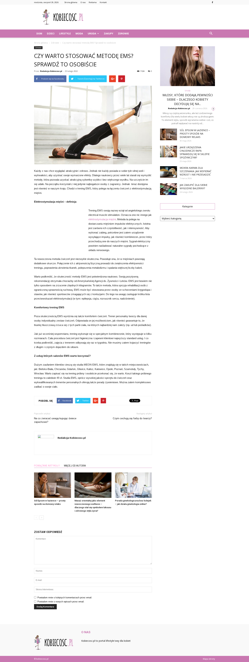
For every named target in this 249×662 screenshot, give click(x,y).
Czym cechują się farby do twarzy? (132, 418)
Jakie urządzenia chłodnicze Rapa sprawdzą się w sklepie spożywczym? (195, 152)
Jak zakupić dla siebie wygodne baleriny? (193, 186)
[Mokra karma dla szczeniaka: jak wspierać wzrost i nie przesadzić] (168, 172)
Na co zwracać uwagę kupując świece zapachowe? (55, 420)
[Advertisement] (153, 17)
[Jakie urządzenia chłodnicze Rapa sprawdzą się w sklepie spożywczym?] (168, 151)
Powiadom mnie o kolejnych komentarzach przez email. (64, 597)
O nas (83, 2)
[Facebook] (212, 2)
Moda (79, 33)
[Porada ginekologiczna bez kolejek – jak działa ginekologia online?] (133, 485)
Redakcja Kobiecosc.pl (51, 71)
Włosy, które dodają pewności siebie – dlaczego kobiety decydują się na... (187, 99)
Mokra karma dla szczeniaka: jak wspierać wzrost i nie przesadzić (195, 171)
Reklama (93, 2)
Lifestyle (65, 33)
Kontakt (103, 2)
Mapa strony (209, 658)
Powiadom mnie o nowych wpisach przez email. (60, 601)
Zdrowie (123, 33)
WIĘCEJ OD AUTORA (75, 465)
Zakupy (108, 33)
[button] (211, 33)
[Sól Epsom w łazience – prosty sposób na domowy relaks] (52, 485)
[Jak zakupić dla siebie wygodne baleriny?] (168, 189)
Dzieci (50, 33)
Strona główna (70, 2)
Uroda (92, 33)
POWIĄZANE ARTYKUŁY (47, 465)
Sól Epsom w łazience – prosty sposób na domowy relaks (195, 134)
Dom (39, 33)
